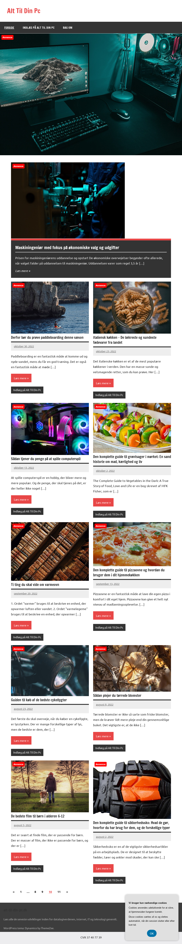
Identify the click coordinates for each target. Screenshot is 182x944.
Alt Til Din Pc (23, 10)
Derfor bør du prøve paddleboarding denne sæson (47, 337)
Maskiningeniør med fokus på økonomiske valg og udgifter (67, 248)
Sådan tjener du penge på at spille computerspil (46, 458)
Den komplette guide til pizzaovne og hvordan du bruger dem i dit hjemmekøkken (129, 572)
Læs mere (21, 271)
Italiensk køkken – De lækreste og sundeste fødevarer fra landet (124, 340)
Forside (9, 28)
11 (59, 892)
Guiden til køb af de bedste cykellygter (39, 700)
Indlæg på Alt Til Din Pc (38, 28)
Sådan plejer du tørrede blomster (117, 695)
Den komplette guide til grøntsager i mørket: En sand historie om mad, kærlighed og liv (132, 459)
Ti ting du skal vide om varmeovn (35, 584)
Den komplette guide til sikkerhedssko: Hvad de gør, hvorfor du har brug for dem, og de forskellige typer (131, 825)
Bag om (67, 28)
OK (152, 933)
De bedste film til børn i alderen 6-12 (37, 816)
